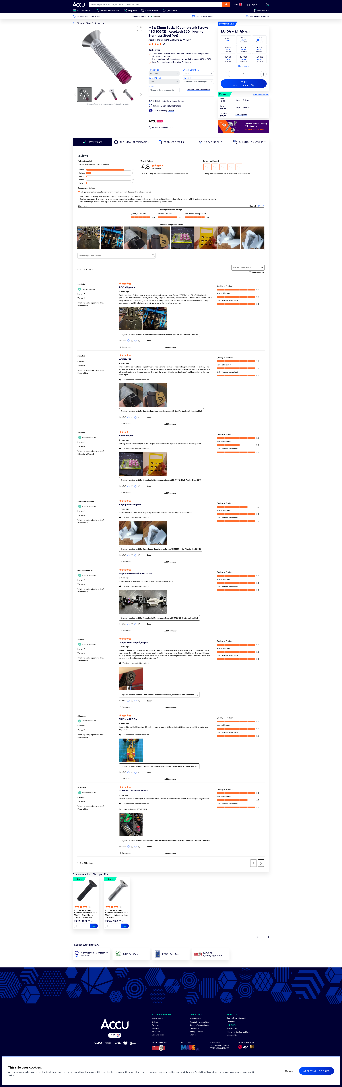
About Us (156, 1032)
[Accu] (79, 4)
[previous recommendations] (258, 937)
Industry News (195, 1019)
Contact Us (232, 1035)
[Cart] (267, 4)
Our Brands (194, 1028)
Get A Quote (241, 114)
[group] (108, 56)
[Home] (115, 1023)
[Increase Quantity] (224, 74)
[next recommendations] (267, 937)
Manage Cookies (196, 1032)
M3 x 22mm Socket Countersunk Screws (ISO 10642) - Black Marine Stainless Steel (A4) (85, 914)
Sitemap (193, 1035)
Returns (155, 1025)
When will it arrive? (261, 94)
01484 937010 (263, 10)
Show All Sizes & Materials (90, 23)
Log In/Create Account (236, 1018)
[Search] (226, 4)
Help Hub (156, 1028)
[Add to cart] (94, 926)
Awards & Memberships (199, 1022)
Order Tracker (157, 1019)
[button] (139, 29)
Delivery (155, 1022)
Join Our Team (158, 1035)
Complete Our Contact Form (238, 1032)
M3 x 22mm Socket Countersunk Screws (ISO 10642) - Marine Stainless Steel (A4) (116, 914)
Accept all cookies (316, 1071)
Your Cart (231, 1021)
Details (181, 101)
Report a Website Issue (199, 1025)
